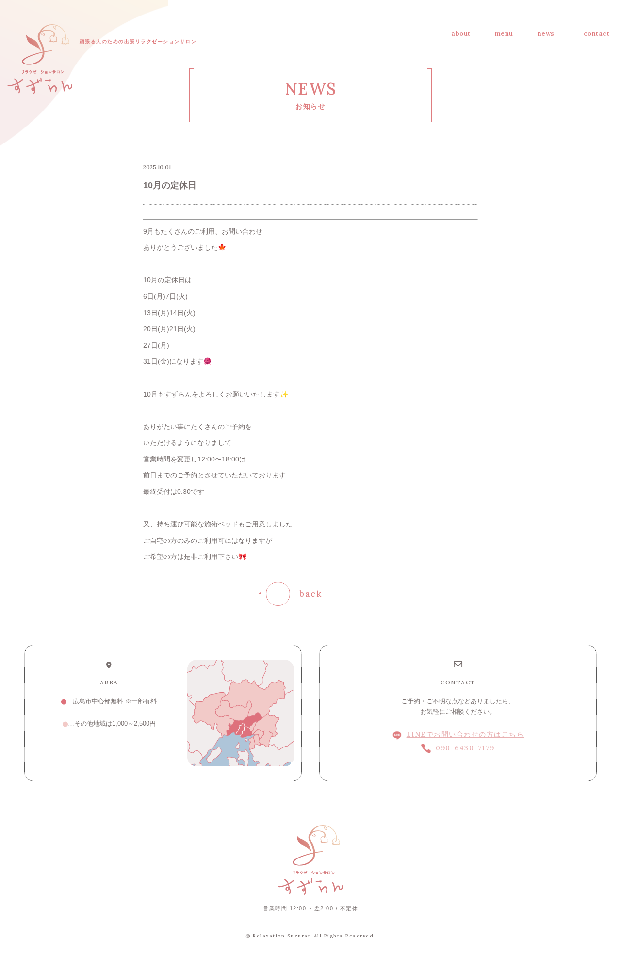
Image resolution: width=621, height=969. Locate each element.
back (310, 593)
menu (504, 34)
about (461, 34)
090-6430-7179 (465, 748)
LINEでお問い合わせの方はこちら (465, 734)
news (546, 34)
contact (597, 34)
